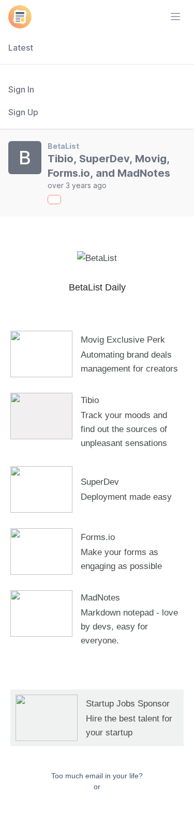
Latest (20, 47)
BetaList (63, 146)
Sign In (21, 89)
